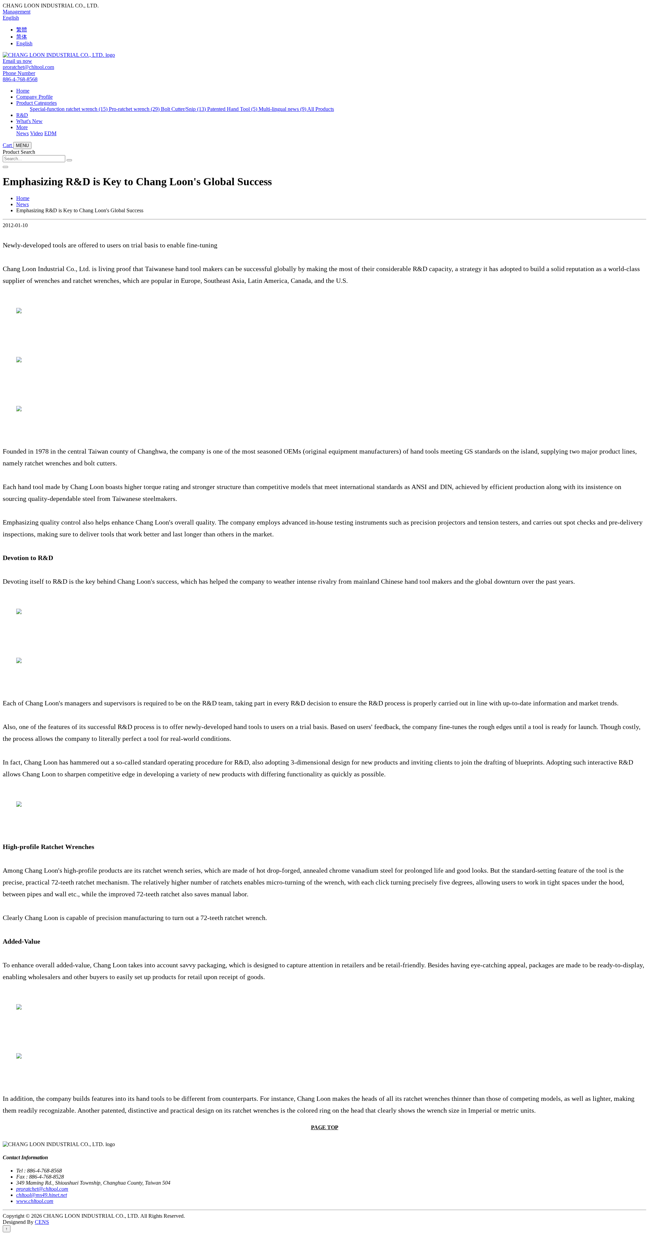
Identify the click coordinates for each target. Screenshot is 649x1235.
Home (22, 91)
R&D (22, 115)
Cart (8, 145)
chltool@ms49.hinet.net (41, 1195)
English (11, 18)
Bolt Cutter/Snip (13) (184, 109)
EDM (50, 133)
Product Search (19, 152)
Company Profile (34, 97)
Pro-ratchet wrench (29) (135, 109)
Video (36, 133)
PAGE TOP (324, 1127)
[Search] (69, 160)
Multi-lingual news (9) (283, 109)
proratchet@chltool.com (42, 1189)
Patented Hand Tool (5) (233, 109)
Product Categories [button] (36, 103)
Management (16, 12)
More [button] (22, 127)
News (22, 133)
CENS (42, 1222)
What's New (29, 121)
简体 (21, 37)
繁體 (21, 29)
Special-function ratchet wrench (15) (69, 109)
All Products (320, 109)
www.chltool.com (34, 1201)
